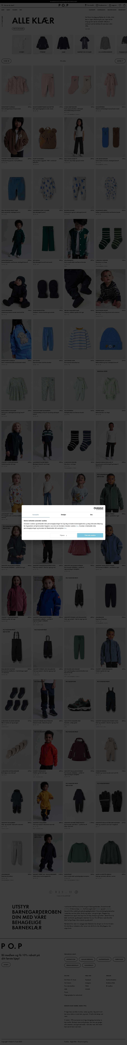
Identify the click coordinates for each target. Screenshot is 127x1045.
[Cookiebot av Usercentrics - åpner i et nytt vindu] (95, 508)
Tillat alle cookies (90, 535)
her (77, 526)
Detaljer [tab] (63, 514)
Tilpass (62, 535)
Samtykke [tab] (35, 514)
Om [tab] (91, 514)
